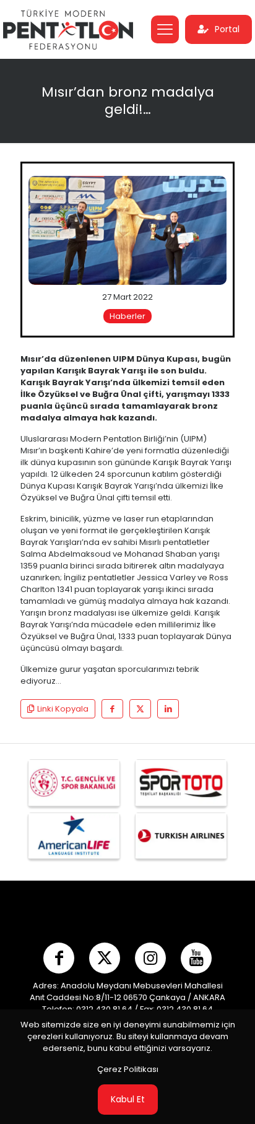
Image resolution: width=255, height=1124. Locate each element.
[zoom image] (212, 190)
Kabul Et (128, 1099)
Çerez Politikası (127, 1069)
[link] (127, 230)
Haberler (127, 316)
